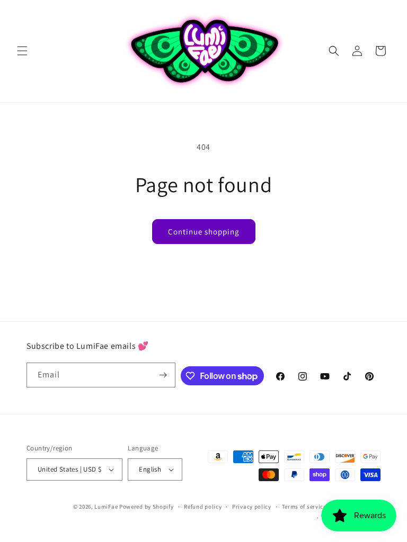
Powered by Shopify (146, 506)
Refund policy (203, 506)
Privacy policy (251, 506)
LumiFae (106, 506)
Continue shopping (204, 232)
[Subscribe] (163, 375)
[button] (22, 50)
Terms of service (304, 506)
